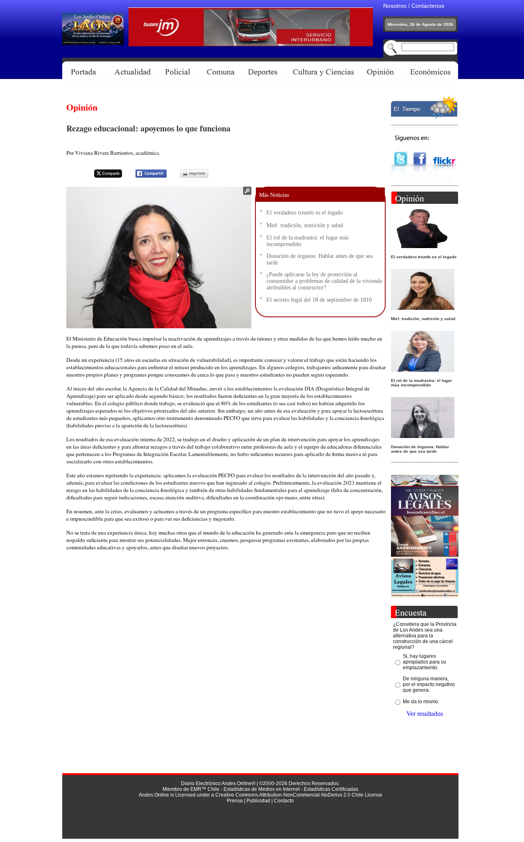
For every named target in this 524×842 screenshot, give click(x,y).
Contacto (284, 801)
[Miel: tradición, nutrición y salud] (422, 307)
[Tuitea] (103, 176)
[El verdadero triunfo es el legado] (422, 245)
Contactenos (427, 5)
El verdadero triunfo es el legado (305, 213)
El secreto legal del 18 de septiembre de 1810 (319, 300)
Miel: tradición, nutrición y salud (305, 225)
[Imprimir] (189, 176)
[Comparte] (145, 176)
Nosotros (395, 5)
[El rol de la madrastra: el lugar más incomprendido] (422, 369)
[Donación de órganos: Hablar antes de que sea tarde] (422, 435)
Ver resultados (425, 713)
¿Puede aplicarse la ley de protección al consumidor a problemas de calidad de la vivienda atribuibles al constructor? (324, 281)
